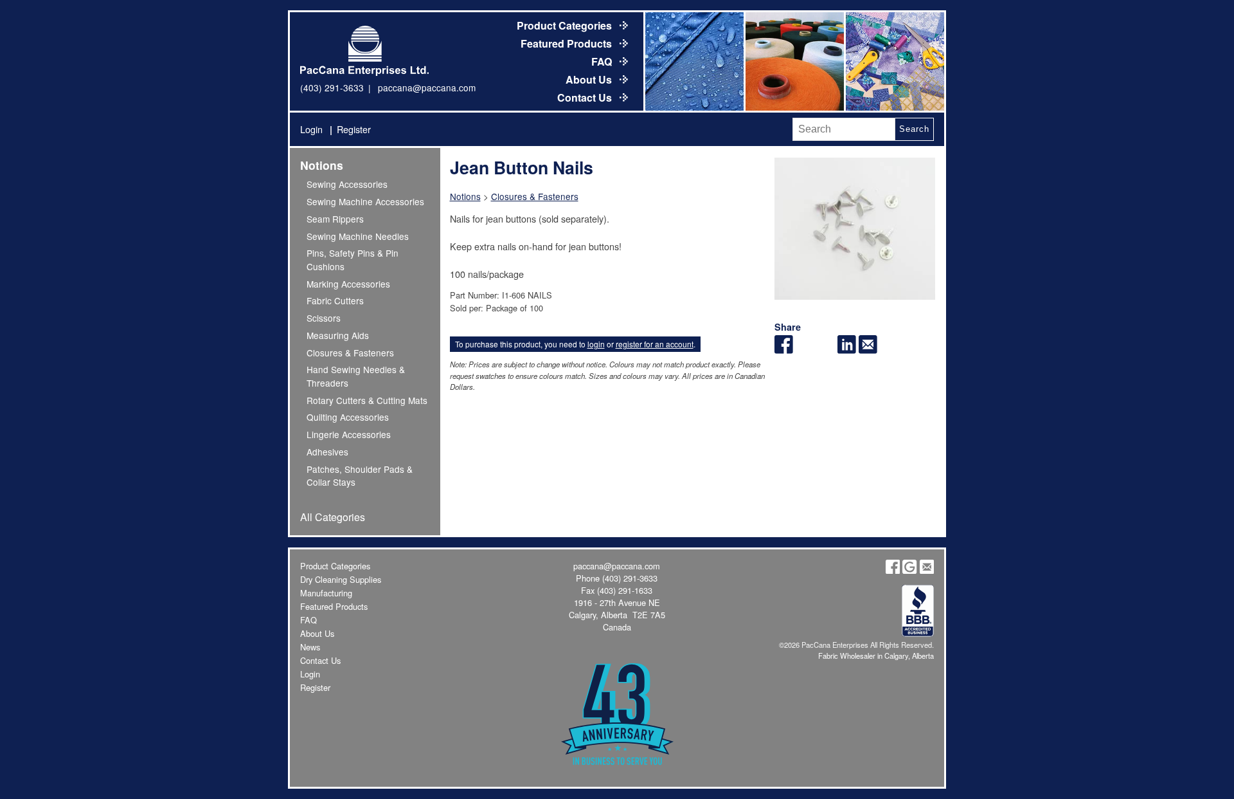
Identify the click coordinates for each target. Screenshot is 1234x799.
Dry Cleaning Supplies (340, 579)
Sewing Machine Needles (358, 236)
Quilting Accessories (348, 416)
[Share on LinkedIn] (846, 349)
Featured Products (567, 43)
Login (311, 129)
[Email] (868, 349)
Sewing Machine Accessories (365, 201)
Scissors (324, 317)
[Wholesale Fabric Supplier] (693, 61)
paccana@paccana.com (427, 87)
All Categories (332, 517)
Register (354, 129)
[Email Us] (927, 570)
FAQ (602, 61)
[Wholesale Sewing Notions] (894, 61)
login (596, 343)
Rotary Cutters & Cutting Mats (367, 400)
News (310, 647)
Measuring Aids (338, 335)
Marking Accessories (348, 283)
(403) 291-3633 (332, 87)
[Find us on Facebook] (893, 570)
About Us (590, 79)
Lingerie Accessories (349, 434)
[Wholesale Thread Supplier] (794, 61)
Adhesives (327, 451)
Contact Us (585, 97)
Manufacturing (326, 593)
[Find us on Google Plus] (909, 570)
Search (914, 129)
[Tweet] (805, 349)
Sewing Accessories (347, 184)
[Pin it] (826, 349)
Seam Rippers (335, 218)
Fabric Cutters (335, 300)
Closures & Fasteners (350, 352)
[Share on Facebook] (783, 349)
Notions (321, 165)
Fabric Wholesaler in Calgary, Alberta (876, 655)
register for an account (654, 343)
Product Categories (565, 25)
